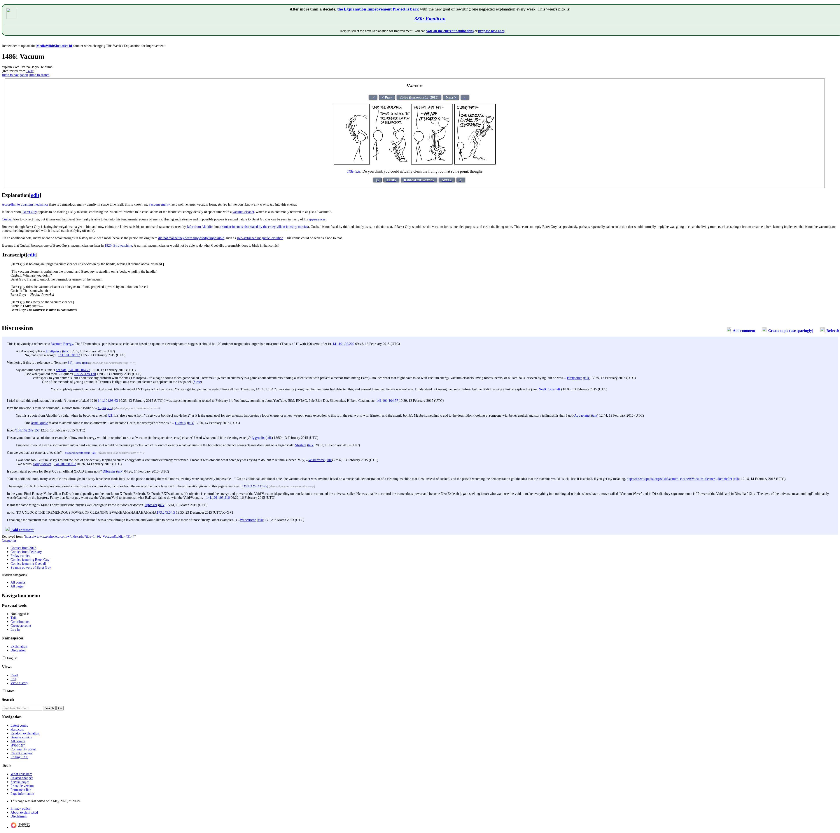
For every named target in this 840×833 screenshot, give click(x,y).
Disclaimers (18, 816)
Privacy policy (20, 808)
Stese (78, 362)
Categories (9, 540)
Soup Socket (42, 464)
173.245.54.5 (166, 512)
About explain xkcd (24, 812)
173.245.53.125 (251, 486)
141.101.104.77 (69, 355)
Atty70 (102, 408)
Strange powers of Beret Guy (30, 567)
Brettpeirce (53, 351)
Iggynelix (258, 438)
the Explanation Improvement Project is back (378, 9)
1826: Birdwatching (118, 245)
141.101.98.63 (108, 400)
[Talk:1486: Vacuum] (729, 331)
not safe (61, 370)
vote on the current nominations (450, 31)
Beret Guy (30, 212)
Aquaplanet (582, 415)
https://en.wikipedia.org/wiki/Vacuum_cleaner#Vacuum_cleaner (671, 479)
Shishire (300, 445)
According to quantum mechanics (25, 204)
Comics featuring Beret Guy (29, 559)
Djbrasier (109, 471)
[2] (110, 415)
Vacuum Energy (62, 344)
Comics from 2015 (23, 548)
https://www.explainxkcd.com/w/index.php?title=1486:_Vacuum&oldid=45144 (79, 536)
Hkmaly (180, 423)
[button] (4, 657)
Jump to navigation (15, 75)
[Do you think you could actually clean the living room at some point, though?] (415, 163)
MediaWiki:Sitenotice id (54, 46)
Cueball (7, 219)
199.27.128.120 (85, 374)
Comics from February (26, 552)
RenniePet (725, 479)
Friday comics (20, 556)
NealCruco (546, 389)
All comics (17, 582)
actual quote (39, 423)
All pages (17, 586)
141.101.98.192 (65, 464)
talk (65, 351)
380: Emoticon (430, 18)
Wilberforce (316, 460)
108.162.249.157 (28, 430)
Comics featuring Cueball (28, 563)
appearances (317, 219)
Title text (353, 171)
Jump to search (39, 75)
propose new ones (491, 31)
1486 (29, 71)
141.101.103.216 (218, 497)
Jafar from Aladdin (200, 227)
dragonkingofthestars (77, 452)
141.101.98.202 (343, 344)
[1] (70, 362)
